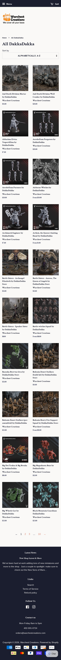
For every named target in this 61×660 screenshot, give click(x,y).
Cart (56, 4)
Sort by (5, 50)
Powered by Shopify (49, 642)
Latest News (30, 552)
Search (30, 585)
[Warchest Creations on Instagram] (33, 607)
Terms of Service (30, 589)
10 (39, 534)
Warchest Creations (29, 642)
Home (4, 38)
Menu (9, 4)
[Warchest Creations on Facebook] (27, 607)
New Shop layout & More (30, 558)
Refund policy (30, 593)
